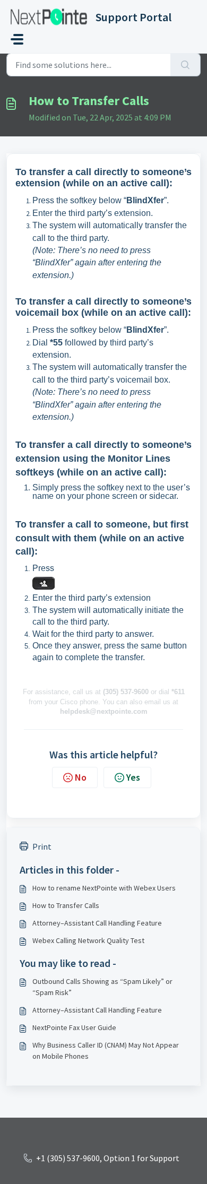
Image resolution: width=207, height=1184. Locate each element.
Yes (133, 777)
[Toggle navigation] (17, 39)
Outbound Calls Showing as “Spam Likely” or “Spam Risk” (102, 986)
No (81, 777)
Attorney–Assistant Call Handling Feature (97, 923)
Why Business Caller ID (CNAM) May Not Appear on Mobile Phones (105, 1050)
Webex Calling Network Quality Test (88, 940)
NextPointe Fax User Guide (74, 1027)
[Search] (185, 64)
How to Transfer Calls (65, 905)
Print (41, 846)
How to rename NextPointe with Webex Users (104, 888)
